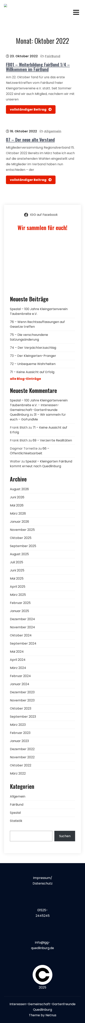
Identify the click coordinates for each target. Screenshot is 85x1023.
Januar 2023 (19, 741)
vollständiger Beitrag (28, 109)
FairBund (52, 56)
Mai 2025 (17, 578)
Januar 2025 (19, 611)
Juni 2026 (17, 497)
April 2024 (18, 659)
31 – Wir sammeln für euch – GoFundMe (38, 417)
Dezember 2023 (22, 692)
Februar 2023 (20, 733)
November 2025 (22, 529)
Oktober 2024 (21, 635)
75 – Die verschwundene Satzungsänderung (29, 337)
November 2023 (22, 700)
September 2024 (23, 643)
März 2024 (18, 668)
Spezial (15, 812)
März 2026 (18, 513)
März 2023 (18, 724)
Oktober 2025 (20, 538)
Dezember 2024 (22, 619)
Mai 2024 (17, 651)
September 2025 (23, 546)
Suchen (65, 836)
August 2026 (19, 489)
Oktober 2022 (20, 765)
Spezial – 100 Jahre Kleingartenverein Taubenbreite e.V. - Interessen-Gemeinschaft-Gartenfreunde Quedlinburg (39, 407)
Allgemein (52, 131)
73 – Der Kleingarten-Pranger (33, 355)
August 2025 (19, 554)
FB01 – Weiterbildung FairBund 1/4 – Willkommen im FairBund (38, 66)
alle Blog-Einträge (25, 378)
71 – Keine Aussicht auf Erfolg (32, 372)
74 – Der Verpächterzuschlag (33, 347)
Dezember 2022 (22, 749)
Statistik (16, 821)
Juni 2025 (17, 570)
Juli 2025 (16, 562)
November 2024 (22, 627)
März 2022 (18, 773)
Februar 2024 (20, 676)
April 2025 (17, 586)
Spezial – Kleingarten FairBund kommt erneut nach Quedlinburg (41, 463)
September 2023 (23, 716)
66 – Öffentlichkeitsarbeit (29, 451)
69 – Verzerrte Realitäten (52, 440)
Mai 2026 (17, 505)
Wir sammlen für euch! (42, 228)
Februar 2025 (20, 603)
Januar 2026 (19, 521)
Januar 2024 (19, 684)
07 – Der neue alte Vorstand (30, 139)
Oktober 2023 (20, 708)
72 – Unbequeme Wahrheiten (33, 364)
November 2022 (22, 757)
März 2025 (18, 594)
